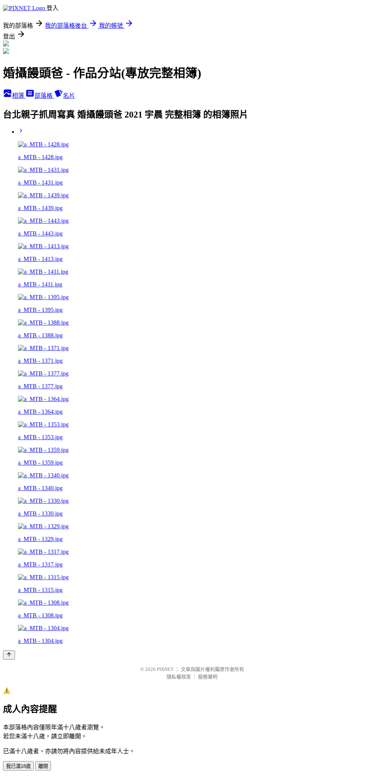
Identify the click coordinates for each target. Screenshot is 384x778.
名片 (69, 95)
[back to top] (9, 655)
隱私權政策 (178, 677)
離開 (43, 766)
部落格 (44, 95)
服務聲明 (208, 677)
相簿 (19, 95)
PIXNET (165, 669)
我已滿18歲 (18, 766)
